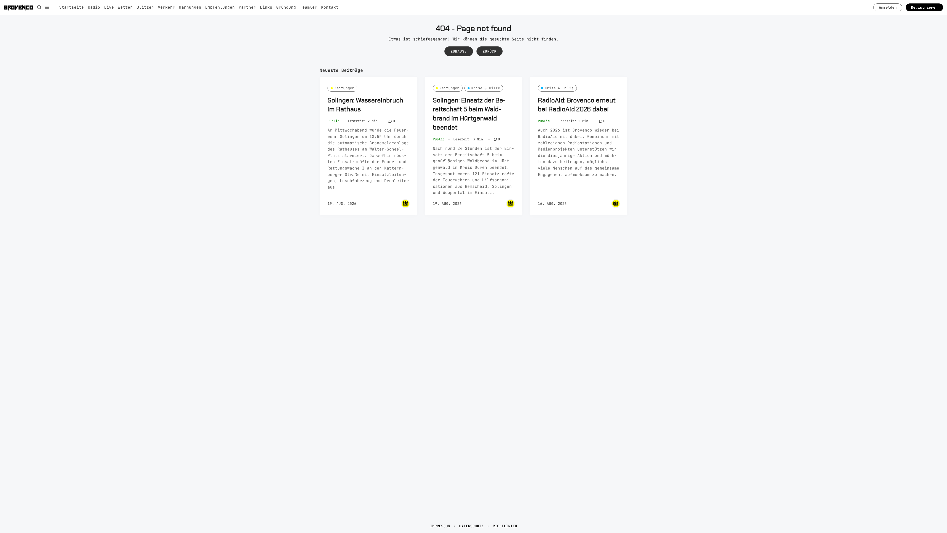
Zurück (489, 51)
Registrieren (924, 7)
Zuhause (459, 51)
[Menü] (47, 7)
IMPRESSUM (440, 526)
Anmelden (888, 7)
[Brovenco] (405, 203)
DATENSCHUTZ (471, 526)
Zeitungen (344, 88)
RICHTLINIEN (505, 526)
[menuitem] (71, 7)
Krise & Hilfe (485, 88)
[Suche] (39, 7)
